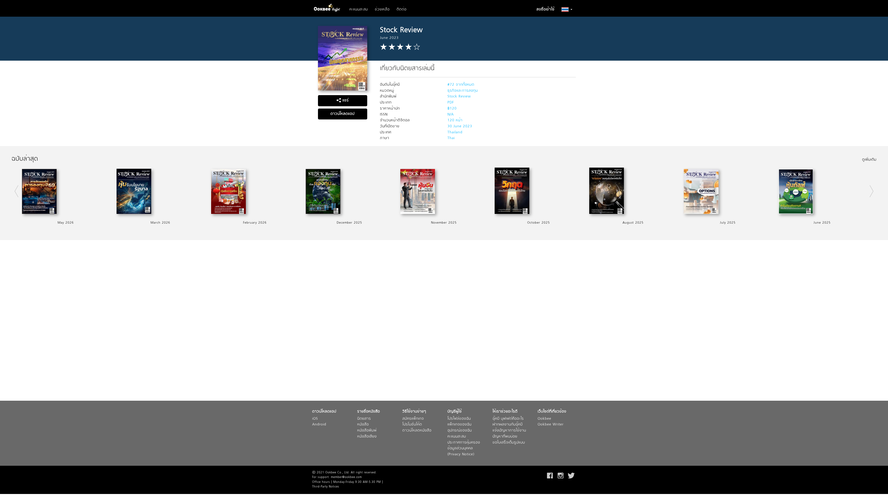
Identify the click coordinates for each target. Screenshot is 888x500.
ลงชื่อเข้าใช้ (545, 9)
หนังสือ (363, 425)
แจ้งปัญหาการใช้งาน (509, 431)
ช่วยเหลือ (382, 9)
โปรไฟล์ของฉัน (459, 419)
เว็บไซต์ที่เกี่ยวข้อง (552, 412)
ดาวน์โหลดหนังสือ (417, 431)
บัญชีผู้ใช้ (454, 412)
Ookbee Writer (551, 425)
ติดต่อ (402, 9)
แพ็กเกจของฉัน (459, 425)
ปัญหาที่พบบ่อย (505, 437)
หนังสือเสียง (367, 437)
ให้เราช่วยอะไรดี (505, 412)
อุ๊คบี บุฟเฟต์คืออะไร (508, 419)
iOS (315, 419)
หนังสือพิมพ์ (367, 431)
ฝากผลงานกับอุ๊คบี (508, 425)
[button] (567, 9)
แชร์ (345, 100)
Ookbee (544, 419)
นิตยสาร (364, 419)
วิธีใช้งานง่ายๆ (414, 412)
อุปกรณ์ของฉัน (459, 431)
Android (319, 425)
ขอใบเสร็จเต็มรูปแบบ (509, 443)
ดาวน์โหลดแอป (342, 114)
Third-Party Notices (325, 486)
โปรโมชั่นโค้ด (412, 425)
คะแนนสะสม (358, 9)
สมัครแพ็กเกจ (413, 419)
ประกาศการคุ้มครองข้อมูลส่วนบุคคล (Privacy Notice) (463, 448)
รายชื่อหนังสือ (368, 412)
